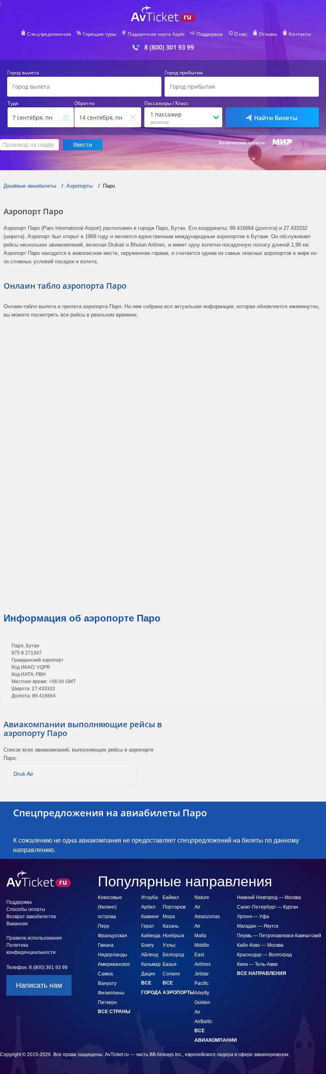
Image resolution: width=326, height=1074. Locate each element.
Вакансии (17, 923)
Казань (171, 926)
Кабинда (151, 935)
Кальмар (151, 964)
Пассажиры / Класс (166, 103)
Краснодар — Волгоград (264, 954)
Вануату (107, 983)
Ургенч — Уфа (253, 916)
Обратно (84, 103)
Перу (103, 926)
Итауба (149, 897)
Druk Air (23, 774)
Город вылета (23, 72)
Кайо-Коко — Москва (260, 945)
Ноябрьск (173, 935)
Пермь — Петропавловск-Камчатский (279, 935)
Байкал (171, 897)
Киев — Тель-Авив (257, 964)
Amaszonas (207, 916)
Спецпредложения (49, 34)
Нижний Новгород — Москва (269, 897)
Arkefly (201, 993)
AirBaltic (203, 1021)
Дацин (148, 974)
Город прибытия (184, 72)
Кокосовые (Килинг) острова (110, 907)
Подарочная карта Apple (156, 34)
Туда (13, 103)
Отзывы (268, 34)
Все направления (261, 973)
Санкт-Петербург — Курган (267, 907)
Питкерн (107, 1002)
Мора (169, 916)
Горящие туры (99, 34)
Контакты (300, 34)
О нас (240, 34)
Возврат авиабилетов (31, 916)
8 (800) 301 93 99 (169, 47)
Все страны (114, 1011)
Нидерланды (112, 954)
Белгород (173, 954)
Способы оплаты (25, 909)
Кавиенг (150, 916)
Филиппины (111, 993)
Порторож (174, 907)
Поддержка (209, 34)
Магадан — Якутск (257, 926)
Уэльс (169, 945)
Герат (147, 926)
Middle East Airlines (202, 954)
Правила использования (34, 938)
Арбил (148, 907)
